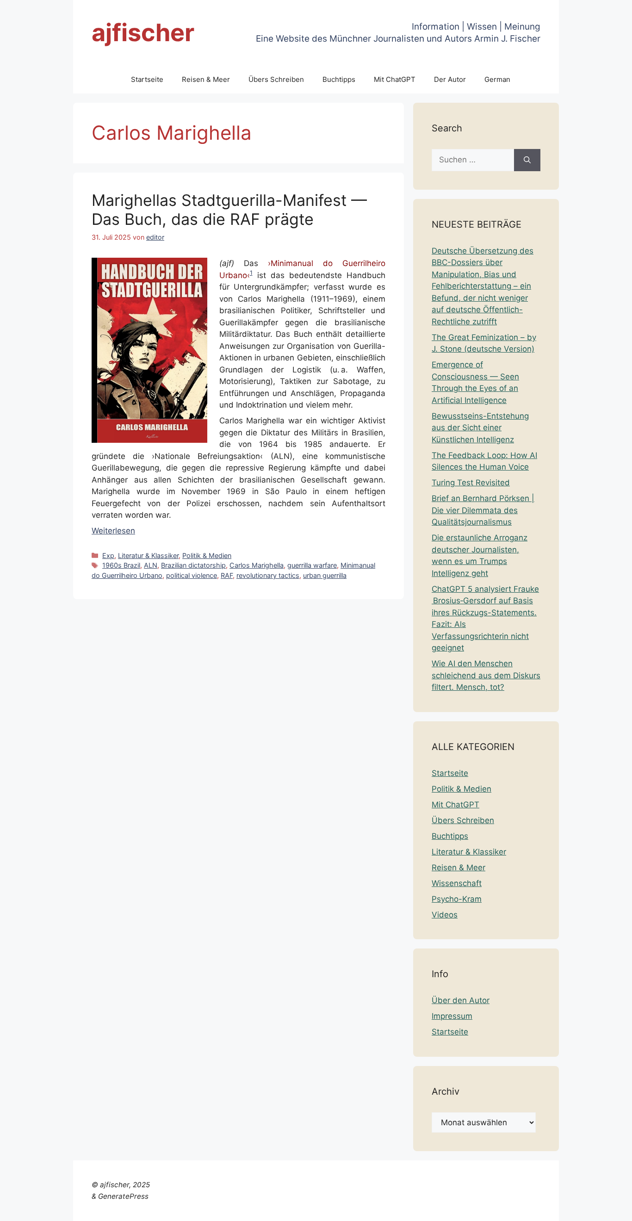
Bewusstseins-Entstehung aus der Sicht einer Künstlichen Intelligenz (480, 427)
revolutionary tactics (267, 575)
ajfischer (143, 32)
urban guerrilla (325, 575)
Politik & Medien (206, 555)
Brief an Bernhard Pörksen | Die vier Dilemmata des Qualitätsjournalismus (483, 510)
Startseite (147, 79)
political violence (191, 575)
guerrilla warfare (312, 565)
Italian (505, 1208)
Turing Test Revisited (471, 482)
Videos (445, 914)
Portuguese (540, 1208)
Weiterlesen (113, 530)
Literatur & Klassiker (148, 555)
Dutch (391, 1208)
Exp (108, 555)
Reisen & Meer (206, 79)
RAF (227, 575)
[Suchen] (527, 160)
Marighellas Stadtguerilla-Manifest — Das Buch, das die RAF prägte (229, 210)
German (497, 79)
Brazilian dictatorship (193, 565)
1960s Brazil (121, 565)
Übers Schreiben (276, 79)
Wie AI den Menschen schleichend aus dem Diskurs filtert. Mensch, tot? (486, 675)
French (446, 1208)
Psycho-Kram (457, 899)
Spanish (610, 1208)
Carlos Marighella (256, 565)
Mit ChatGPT (394, 79)
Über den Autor (460, 1000)
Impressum (452, 1016)
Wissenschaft (457, 883)
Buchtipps (338, 79)
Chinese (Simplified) (341, 1208)
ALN (150, 565)
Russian (578, 1208)
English (417, 1208)
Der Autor (450, 79)
